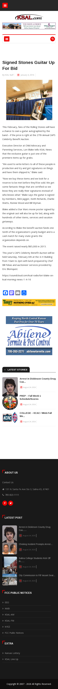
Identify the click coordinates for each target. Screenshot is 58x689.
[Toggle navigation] (5, 5)
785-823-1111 (12, 494)
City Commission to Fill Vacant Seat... (37, 575)
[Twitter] (10, 504)
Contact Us (7, 482)
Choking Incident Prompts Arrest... (35, 544)
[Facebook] (4, 504)
